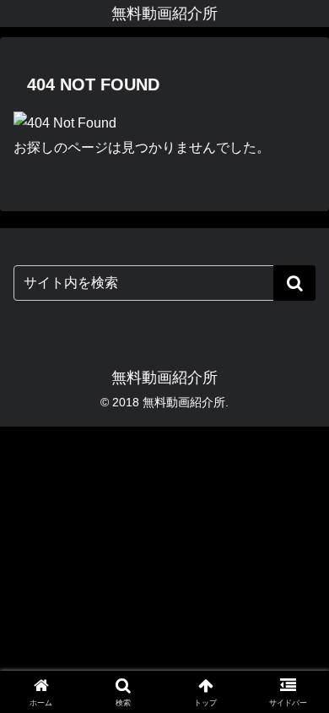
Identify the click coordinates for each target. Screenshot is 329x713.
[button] (294, 283)
